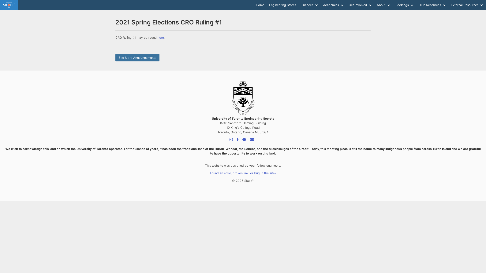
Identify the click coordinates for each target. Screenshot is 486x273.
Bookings (402, 5)
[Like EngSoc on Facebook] (238, 140)
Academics (331, 5)
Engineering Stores (282, 5)
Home (260, 5)
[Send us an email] (252, 140)
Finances (307, 5)
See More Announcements (137, 58)
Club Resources (430, 5)
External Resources (464, 5)
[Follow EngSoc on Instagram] (231, 140)
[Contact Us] (244, 140)
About (381, 5)
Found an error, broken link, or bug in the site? (243, 173)
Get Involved (358, 5)
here (161, 37)
